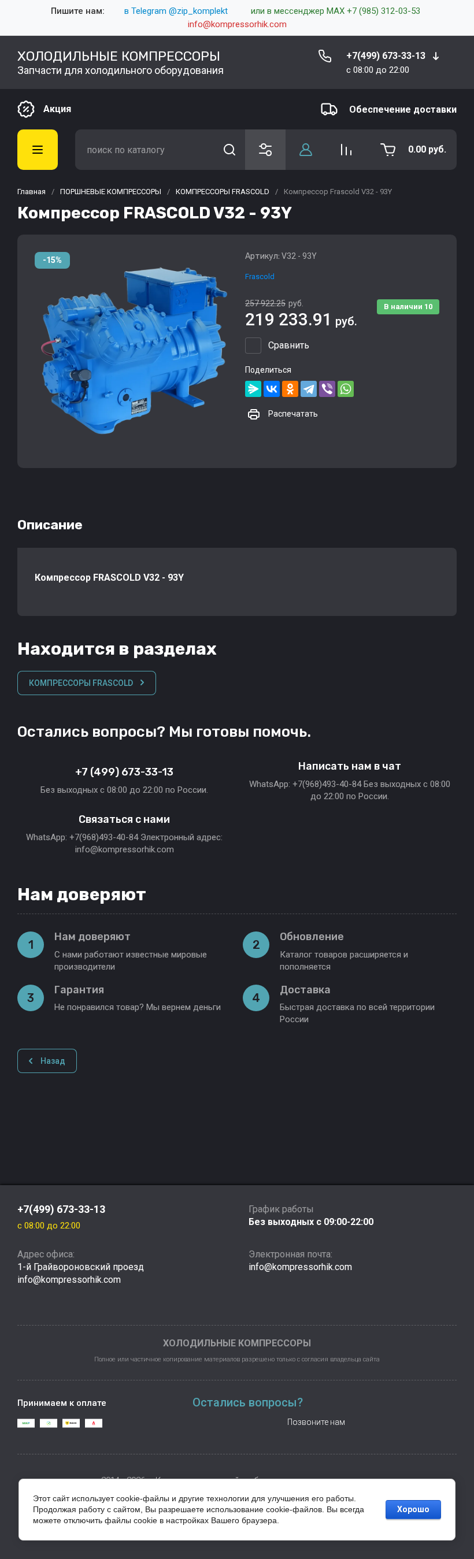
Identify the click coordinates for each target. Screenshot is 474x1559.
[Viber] (327, 389)
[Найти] (229, 149)
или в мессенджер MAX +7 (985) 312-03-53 (335, 11)
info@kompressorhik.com (237, 24)
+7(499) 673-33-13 (385, 55)
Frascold (260, 276)
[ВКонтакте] (272, 389)
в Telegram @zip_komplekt (176, 11)
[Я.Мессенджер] (253, 389)
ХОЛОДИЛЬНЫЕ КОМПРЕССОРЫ (118, 56)
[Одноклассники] (290, 389)
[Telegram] (309, 389)
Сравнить (288, 345)
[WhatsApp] (346, 389)
